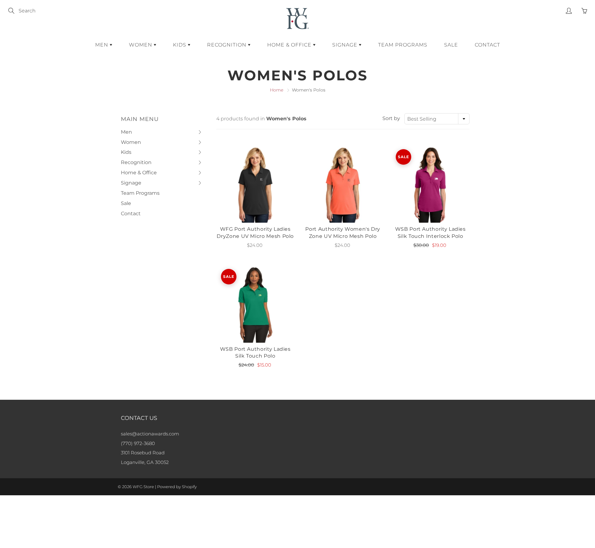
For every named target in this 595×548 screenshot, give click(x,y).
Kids (180, 45)
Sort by (391, 118)
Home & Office (290, 45)
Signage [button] (133, 184)
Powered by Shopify (177, 486)
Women (141, 45)
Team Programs (402, 45)
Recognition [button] (136, 163)
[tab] (161, 132)
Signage (345, 45)
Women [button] (133, 143)
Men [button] (133, 133)
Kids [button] (133, 153)
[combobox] (436, 118)
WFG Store (143, 486)
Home (276, 90)
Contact (487, 45)
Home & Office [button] (139, 174)
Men (102, 45)
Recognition (227, 45)
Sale (451, 45)
